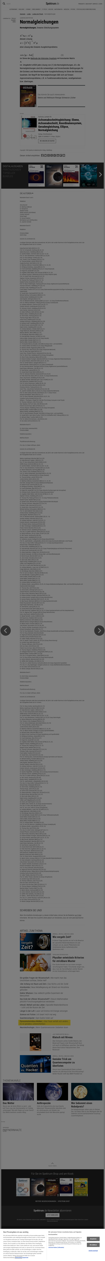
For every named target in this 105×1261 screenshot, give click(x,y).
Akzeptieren (93, 1239)
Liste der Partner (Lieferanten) (56, 1247)
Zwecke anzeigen (93, 1250)
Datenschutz (18, 1257)
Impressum (25, 1257)
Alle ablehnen (93, 1245)
